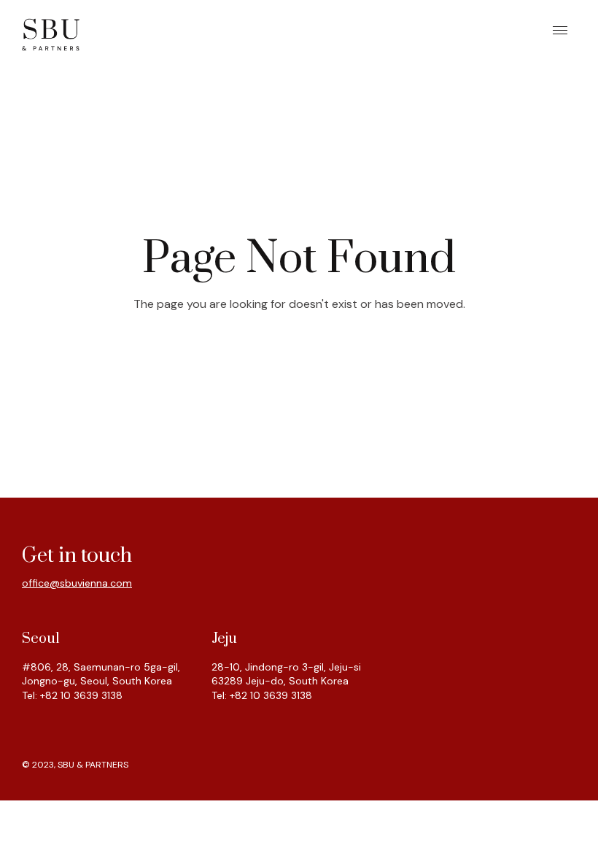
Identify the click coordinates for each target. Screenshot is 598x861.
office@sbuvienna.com (77, 583)
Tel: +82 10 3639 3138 (72, 695)
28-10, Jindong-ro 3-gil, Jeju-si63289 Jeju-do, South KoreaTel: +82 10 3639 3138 (286, 681)
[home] (51, 34)
